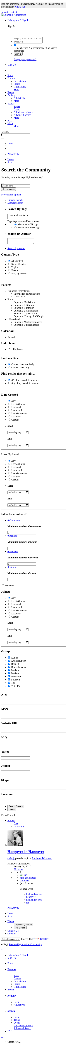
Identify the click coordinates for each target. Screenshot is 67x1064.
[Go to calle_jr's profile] (15, 845)
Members (9, 585)
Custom (15, 419)
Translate (44, 939)
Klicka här (20, 6)
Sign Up (11, 64)
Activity (11, 95)
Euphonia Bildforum (42, 858)
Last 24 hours (18, 404)
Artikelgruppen (18, 660)
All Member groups (23, 112)
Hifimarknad (20, 86)
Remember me (21, 48)
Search (10, 103)
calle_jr (11, 858)
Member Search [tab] (15, 202)
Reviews (12, 551)
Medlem (15, 670)
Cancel (12, 809)
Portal (10, 75)
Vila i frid (16, 686)
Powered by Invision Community (25, 944)
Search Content (16, 806)
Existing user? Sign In (18, 20)
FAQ (9, 120)
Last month (16, 410)
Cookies (11, 933)
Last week (16, 407)
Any (13, 401)
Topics (17, 106)
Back (16, 975)
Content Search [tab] (15, 200)
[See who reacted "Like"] (23, 875)
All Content (17, 261)
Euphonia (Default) (23, 924)
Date (16, 823)
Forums (11, 78)
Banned (15, 664)
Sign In (18, 54)
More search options (11, 194)
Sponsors (15, 679)
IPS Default (20, 928)
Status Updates (18, 264)
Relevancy (19, 826)
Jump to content (9, 12)
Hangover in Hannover (25, 852)
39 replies (18, 869)
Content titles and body (22, 364)
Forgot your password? (25, 59)
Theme (10, 921)
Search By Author (16, 248)
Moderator (16, 676)
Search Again (8, 189)
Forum (17, 84)
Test (13, 682)
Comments (13, 520)
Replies (12, 535)
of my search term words (25, 380)
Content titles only (20, 367)
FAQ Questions (19, 273)
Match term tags (28, 224)
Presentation (20, 81)
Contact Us (13, 930)
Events (10, 92)
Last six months (19, 413)
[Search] (2, 138)
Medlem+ (16, 673)
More (16, 89)
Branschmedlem (19, 667)
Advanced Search (22, 115)
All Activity (19, 98)
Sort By (11, 820)
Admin (14, 657)
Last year (15, 416)
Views (11, 567)
